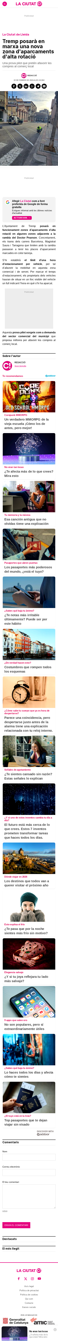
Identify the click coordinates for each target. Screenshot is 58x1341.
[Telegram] (38, 86)
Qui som (29, 1299)
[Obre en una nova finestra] (15, 1321)
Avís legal (29, 1286)
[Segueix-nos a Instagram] (32, 1278)
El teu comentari (10, 1182)
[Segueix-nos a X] (26, 1278)
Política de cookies (29, 1294)
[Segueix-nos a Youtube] (39, 1278)
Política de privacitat (29, 1290)
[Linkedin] (26, 86)
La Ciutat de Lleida (15, 34)
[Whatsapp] (32, 86)
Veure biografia (20, 366)
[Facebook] (14, 86)
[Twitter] (20, 86)
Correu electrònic (11, 1166)
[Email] (44, 86)
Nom (4, 1151)
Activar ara (20, 218)
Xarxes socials (29, 1307)
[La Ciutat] (29, 3)
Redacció (32, 75)
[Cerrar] (55, 1329)
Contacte (29, 1303)
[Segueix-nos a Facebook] (19, 1278)
